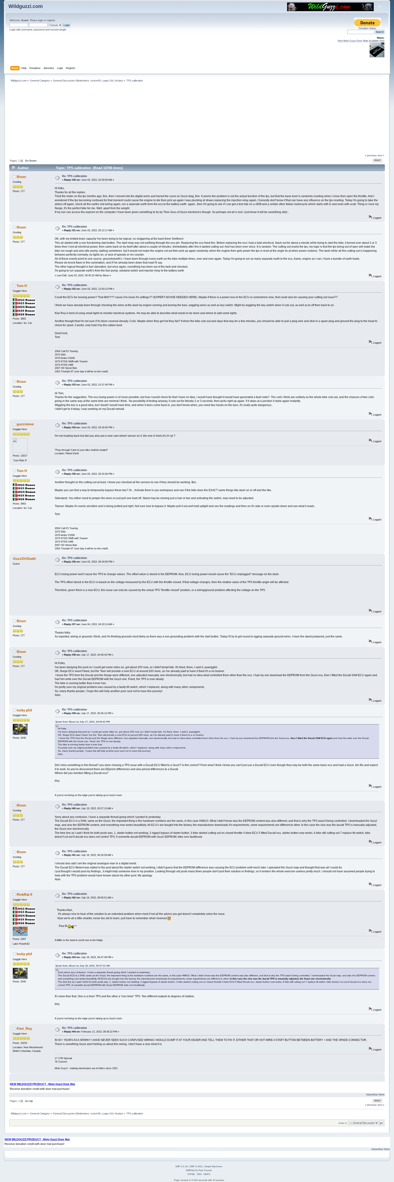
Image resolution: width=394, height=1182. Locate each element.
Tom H (22, 286)
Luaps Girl (107, 80)
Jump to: (342, 1123)
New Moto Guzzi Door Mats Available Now (361, 40)
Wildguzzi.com (25, 6)
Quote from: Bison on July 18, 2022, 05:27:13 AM (82, 965)
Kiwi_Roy (24, 1028)
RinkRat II (24, 894)
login (40, 20)
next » (380, 155)
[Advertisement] (197, 120)
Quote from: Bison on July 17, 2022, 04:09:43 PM (82, 721)
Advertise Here (375, 1094)
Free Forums (205, 1170)
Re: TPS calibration (74, 176)
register (51, 20)
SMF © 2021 (196, 1166)
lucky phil (24, 710)
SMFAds (190, 1170)
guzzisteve (25, 424)
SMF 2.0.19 (181, 1166)
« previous (371, 155)
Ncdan (118, 80)
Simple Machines (213, 1166)
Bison (21, 177)
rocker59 (96, 80)
